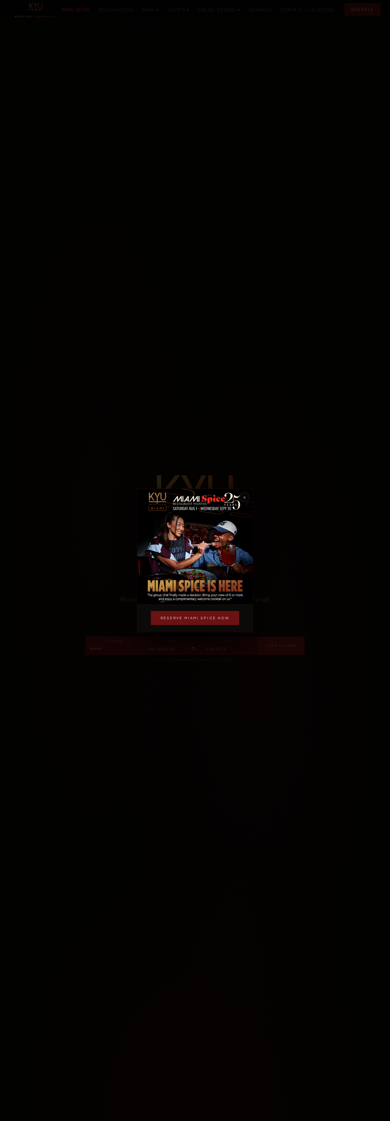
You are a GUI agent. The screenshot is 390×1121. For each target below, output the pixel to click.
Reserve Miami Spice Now (195, 618)
